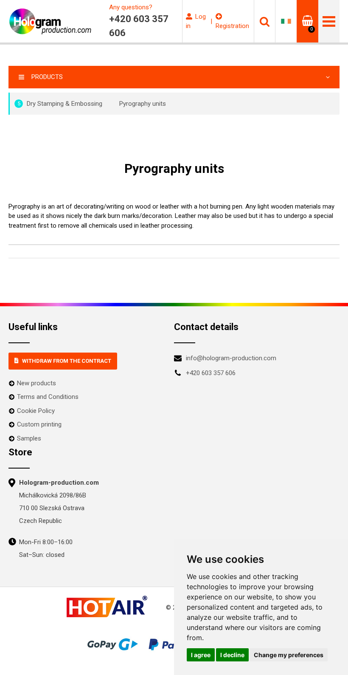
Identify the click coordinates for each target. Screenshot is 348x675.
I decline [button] (232, 654)
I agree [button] (200, 654)
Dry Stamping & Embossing (60, 103)
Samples (29, 438)
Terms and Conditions (48, 397)
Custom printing (39, 424)
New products (36, 383)
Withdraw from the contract (66, 361)
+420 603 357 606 (211, 373)
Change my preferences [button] (288, 654)
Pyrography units (142, 103)
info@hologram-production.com (231, 358)
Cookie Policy (36, 411)
